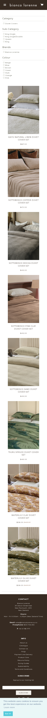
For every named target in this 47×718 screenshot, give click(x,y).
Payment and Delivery (23, 654)
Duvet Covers (11, 23)
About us (23, 643)
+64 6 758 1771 (24, 629)
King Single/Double (14, 37)
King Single (10, 34)
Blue (7, 65)
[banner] (23, 5)
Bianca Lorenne (12, 52)
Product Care (23, 657)
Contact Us (23, 649)
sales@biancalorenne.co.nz (26, 622)
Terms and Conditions (23, 669)
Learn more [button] (9, 707)
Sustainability (23, 666)
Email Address (23, 684)
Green (8, 70)
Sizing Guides (23, 663)
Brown (8, 68)
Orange (8, 75)
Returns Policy (23, 660)
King (7, 42)
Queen (8, 39)
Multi (7, 73)
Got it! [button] (8, 714)
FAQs (23, 651)
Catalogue (23, 646)
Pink (7, 78)
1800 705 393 (29, 625)
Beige (8, 63)
